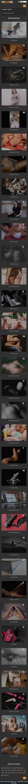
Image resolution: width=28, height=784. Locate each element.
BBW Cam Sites (14, 264)
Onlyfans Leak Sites (14, 129)
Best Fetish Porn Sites (14, 398)
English (5, 768)
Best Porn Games (14, 241)
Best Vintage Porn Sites (14, 152)
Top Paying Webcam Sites (14, 532)
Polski (21, 770)
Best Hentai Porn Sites (14, 443)
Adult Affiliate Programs (14, 510)
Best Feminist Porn (14, 465)
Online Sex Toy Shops (14, 711)
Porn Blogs (14, 666)
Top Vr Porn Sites (14, 219)
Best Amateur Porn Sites (14, 375)
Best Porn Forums (14, 308)
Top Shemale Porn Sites (14, 286)
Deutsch (10, 770)
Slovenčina (16, 772)
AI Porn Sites (14, 733)
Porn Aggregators (14, 62)
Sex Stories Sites (14, 622)
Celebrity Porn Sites (14, 599)
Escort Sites (14, 644)
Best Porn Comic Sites (14, 331)
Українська (6, 775)
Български (12, 768)
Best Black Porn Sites (14, 174)
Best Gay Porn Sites (14, 85)
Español (24, 772)
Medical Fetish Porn (14, 689)
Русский (10, 772)
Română (3, 772)
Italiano (16, 770)
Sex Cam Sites (14, 40)
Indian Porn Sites (14, 756)
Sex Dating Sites (14, 196)
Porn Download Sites (14, 554)
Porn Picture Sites (14, 487)
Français (3, 770)
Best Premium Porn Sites (14, 420)
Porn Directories (14, 577)
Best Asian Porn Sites (14, 107)
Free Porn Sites (14, 353)
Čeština (19, 768)
